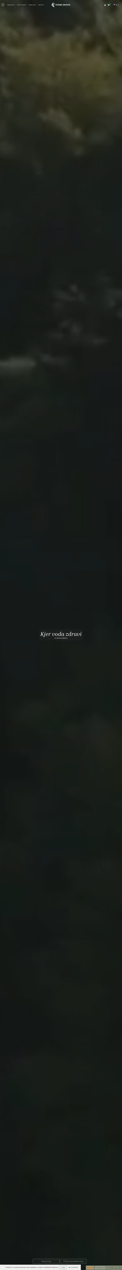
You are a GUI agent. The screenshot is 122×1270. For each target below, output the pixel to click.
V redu (63, 1267)
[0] (108, 5)
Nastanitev (10, 5)
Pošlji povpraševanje (73, 1261)
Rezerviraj (32, 5)
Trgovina (41, 5)
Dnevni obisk (21, 5)
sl (117, 5)
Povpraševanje (100, 1268)
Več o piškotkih (73, 1267)
